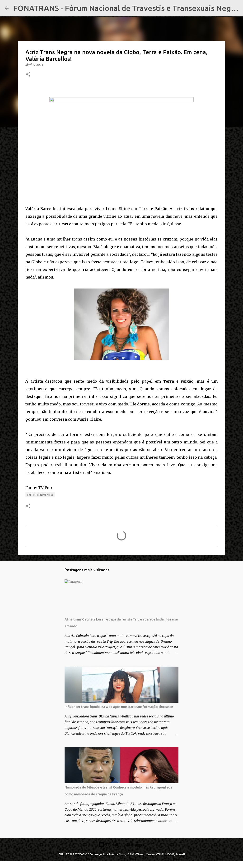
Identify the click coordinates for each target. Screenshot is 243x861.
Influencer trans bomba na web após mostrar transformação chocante (119, 707)
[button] (28, 74)
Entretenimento (40, 494)
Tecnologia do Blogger (124, 844)
